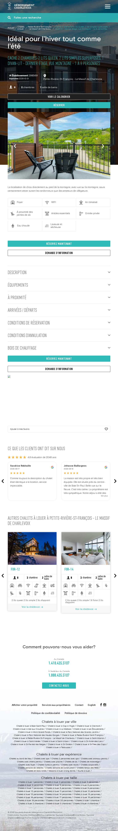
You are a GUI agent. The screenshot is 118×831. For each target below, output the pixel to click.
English (92, 705)
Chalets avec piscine (53, 762)
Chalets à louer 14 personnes (58, 794)
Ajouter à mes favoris (19, 429)
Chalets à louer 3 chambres (58, 804)
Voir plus (104, 496)
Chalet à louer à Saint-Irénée (27, 741)
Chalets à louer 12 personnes (87, 791)
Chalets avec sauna (70, 765)
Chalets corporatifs (89, 765)
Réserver (59, 105)
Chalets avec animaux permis (94, 759)
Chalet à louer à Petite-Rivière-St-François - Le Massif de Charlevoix (43, 738)
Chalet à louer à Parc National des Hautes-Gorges (36, 735)
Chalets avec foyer (26, 765)
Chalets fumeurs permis (48, 765)
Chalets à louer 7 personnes (30, 788)
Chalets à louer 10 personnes (30, 791)
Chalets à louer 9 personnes (86, 788)
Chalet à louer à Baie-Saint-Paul (30, 726)
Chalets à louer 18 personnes (87, 798)
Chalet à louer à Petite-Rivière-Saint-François (82, 735)
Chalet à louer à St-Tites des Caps (90, 744)
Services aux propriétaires (56, 705)
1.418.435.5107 (59, 663)
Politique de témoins (76, 713)
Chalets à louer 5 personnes (58, 785)
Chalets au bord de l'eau (20, 759)
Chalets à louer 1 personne (30, 782)
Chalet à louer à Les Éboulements (88, 729)
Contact (79, 705)
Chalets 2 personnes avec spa (65, 759)
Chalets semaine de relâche (30, 768)
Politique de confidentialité (45, 713)
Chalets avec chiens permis (29, 762)
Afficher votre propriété (24, 705)
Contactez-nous (59, 685)
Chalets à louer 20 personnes (59, 801)
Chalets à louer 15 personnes (87, 794)
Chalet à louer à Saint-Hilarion (90, 738)
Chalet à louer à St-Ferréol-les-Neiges (28, 744)
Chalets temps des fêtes (88, 768)
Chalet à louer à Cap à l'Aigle (61, 726)
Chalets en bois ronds (36, 771)
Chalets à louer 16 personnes (30, 798)
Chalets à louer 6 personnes (86, 785)
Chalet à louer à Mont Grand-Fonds (34, 732)
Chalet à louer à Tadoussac (58, 748)
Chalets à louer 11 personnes (58, 791)
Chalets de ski (71, 762)
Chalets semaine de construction (60, 768)
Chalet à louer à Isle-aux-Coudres (28, 729)
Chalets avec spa (41, 759)
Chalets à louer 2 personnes (57, 782)
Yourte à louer (83, 771)
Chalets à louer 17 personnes (58, 798)
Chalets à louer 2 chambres (30, 804)
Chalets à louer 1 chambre (87, 801)
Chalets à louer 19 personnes (31, 801)
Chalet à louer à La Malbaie (58, 729)
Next (103, 146)
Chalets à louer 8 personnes (58, 788)
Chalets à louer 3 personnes (85, 782)
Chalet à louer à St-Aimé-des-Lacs (87, 741)
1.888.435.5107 (59, 675)
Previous (15, 146)
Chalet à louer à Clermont (88, 726)
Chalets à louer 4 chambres (85, 804)
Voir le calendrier (59, 97)
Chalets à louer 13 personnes (30, 794)
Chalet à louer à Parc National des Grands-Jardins (75, 732)
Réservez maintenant (59, 244)
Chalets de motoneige (90, 762)
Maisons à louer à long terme (62, 771)
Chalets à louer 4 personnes (30, 785)
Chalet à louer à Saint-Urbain (55, 741)
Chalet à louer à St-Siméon (60, 744)
